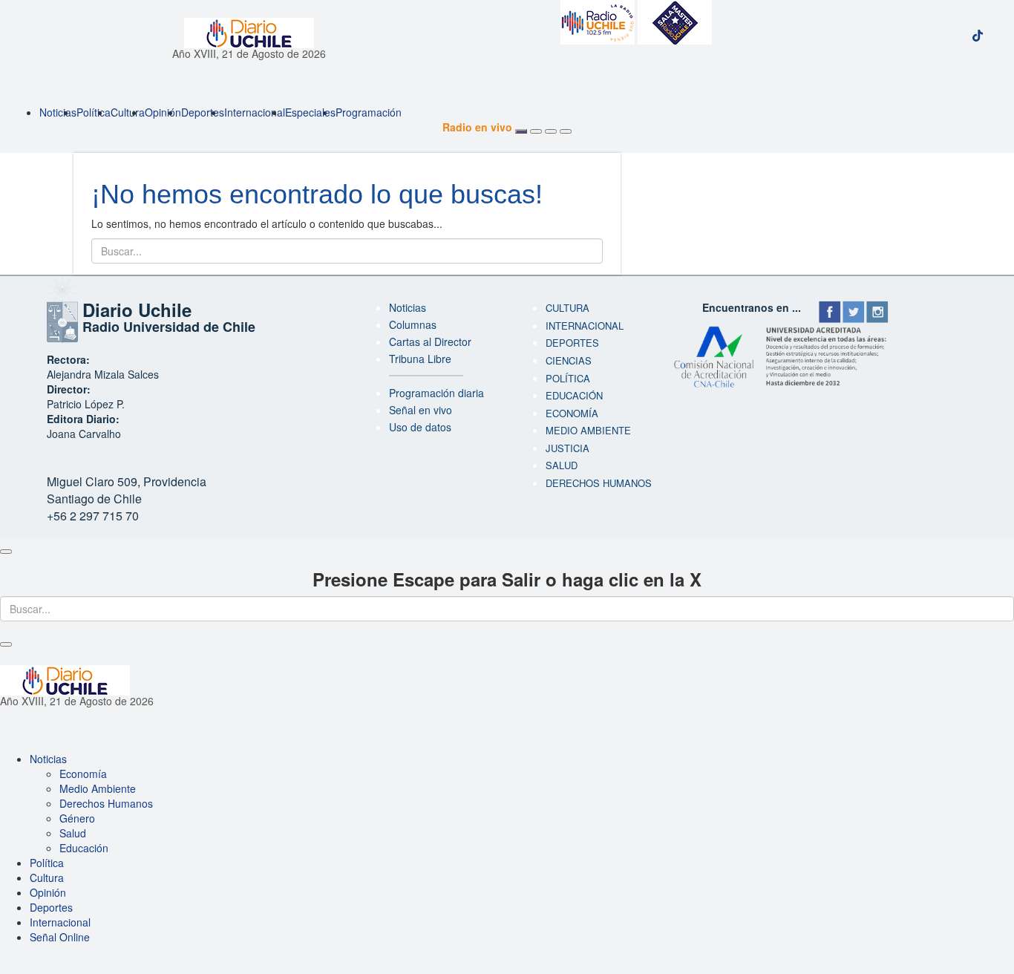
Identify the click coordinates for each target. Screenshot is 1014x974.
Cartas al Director (430, 341)
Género (77, 818)
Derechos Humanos (106, 803)
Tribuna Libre (420, 358)
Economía (572, 413)
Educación (574, 395)
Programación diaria (436, 392)
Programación (369, 112)
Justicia (567, 448)
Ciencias (569, 360)
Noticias (57, 112)
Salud (562, 465)
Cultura (128, 112)
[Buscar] (551, 131)
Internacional (254, 112)
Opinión (163, 112)
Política (93, 112)
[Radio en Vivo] (521, 131)
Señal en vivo (420, 409)
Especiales (310, 112)
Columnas (412, 324)
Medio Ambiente (588, 430)
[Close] (6, 551)
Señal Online (60, 936)
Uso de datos (420, 426)
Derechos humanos (599, 483)
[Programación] (536, 131)
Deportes (202, 112)
